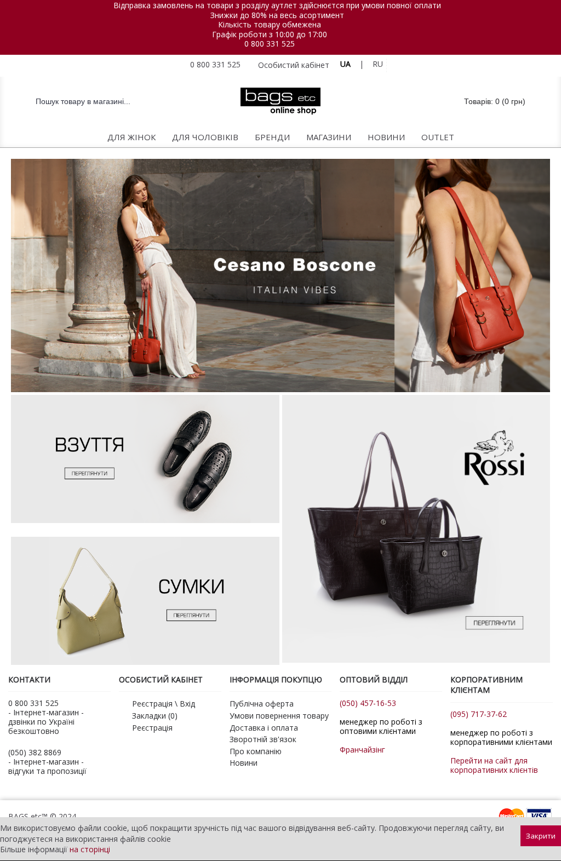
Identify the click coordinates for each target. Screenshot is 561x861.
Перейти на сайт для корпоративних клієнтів (494, 765)
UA (345, 64)
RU (378, 64)
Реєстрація (152, 727)
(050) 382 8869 (34, 752)
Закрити (541, 836)
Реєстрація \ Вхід (163, 703)
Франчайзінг (362, 749)
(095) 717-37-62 (478, 714)
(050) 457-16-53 (368, 703)
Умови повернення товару (279, 715)
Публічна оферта (262, 703)
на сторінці (90, 849)
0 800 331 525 (269, 43)
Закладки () (155, 715)
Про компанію (256, 751)
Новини (243, 762)
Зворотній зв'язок (263, 739)
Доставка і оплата (264, 727)
